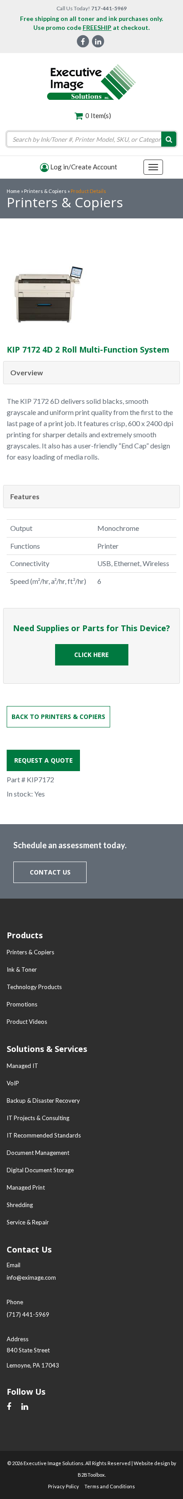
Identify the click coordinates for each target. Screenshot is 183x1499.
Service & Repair (28, 1222)
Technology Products (34, 986)
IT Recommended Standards (44, 1135)
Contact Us (50, 872)
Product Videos (27, 1021)
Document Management (38, 1152)
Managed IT (22, 1065)
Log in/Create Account (83, 167)
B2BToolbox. (92, 1475)
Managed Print (26, 1187)
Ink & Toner (22, 969)
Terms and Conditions (109, 1486)
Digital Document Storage (40, 1170)
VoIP (13, 1083)
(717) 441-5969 (28, 1314)
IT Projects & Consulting (38, 1117)
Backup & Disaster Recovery (43, 1100)
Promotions (22, 1004)
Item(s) (98, 115)
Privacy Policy (63, 1486)
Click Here (91, 654)
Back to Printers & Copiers (58, 716)
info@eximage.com (31, 1277)
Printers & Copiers (30, 952)
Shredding (20, 1204)
